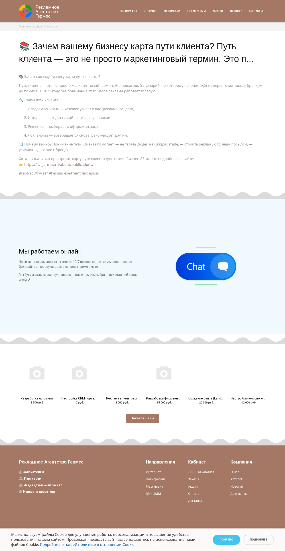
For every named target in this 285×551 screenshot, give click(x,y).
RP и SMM (153, 493)
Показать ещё (142, 418)
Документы (239, 493)
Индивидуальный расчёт (43, 485)
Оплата (194, 493)
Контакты (256, 11)
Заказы (193, 479)
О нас (234, 472)
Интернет (150, 11)
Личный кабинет (201, 472)
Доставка (195, 501)
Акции (193, 486)
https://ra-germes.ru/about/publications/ (59, 164)
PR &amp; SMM (196, 11)
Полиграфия (128, 11)
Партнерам (32, 478)
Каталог (217, 11)
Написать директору (39, 491)
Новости (236, 11)
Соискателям (33, 472)
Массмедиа (172, 11)
